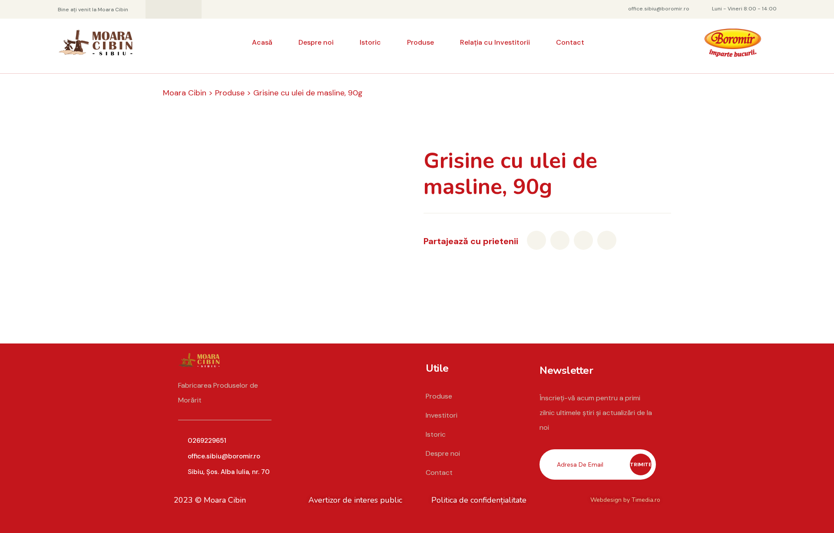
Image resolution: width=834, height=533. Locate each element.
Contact (570, 42)
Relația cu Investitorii (495, 42)
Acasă (262, 42)
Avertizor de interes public (355, 500)
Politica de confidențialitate (478, 500)
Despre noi (316, 42)
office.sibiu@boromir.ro (224, 456)
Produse (420, 42)
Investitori (441, 415)
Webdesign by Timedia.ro (625, 500)
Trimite (641, 464)
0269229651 (207, 440)
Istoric (370, 42)
